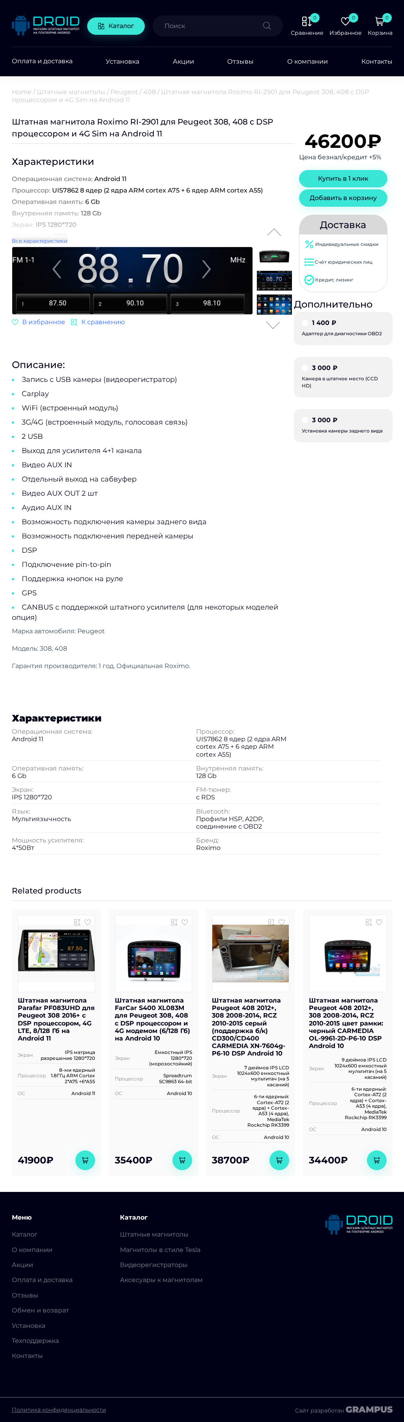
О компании (307, 61)
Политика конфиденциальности (59, 1410)
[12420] (369, 922)
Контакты (377, 61)
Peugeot (124, 92)
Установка (122, 61)
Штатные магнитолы (71, 92)
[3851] (77, 922)
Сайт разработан (344, 1409)
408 (149, 92)
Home (22, 92)
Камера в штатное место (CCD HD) (340, 377)
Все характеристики (39, 241)
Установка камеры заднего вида (342, 425)
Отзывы (240, 61)
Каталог (121, 26)
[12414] (271, 922)
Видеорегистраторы (154, 1265)
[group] (132, 281)
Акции (183, 61)
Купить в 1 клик (343, 178)
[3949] (98, 322)
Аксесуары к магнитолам (161, 1280)
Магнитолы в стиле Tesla (160, 1250)
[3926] (174, 922)
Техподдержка (35, 1341)
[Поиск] (273, 25)
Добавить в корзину (343, 198)
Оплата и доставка (42, 61)
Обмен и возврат (40, 1310)
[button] (247, 279)
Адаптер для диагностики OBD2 (342, 328)
